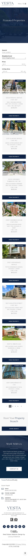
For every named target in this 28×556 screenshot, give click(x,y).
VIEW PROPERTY (14, 115)
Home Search (14, 428)
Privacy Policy (21, 544)
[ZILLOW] (19, 526)
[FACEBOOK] (4, 526)
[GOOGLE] (23, 526)
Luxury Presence (14, 536)
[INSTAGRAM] (8, 526)
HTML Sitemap (14, 546)
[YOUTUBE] (16, 526)
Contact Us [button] (14, 469)
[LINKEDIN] (12, 526)
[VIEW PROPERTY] (14, 114)
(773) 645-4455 (9, 494)
